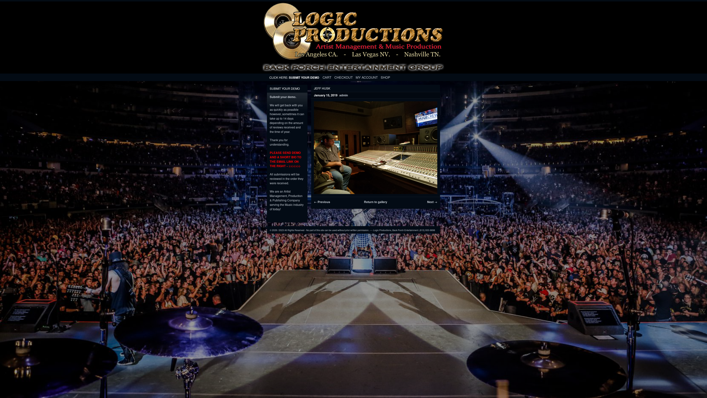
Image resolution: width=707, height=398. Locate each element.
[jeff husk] (375, 147)
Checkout (343, 77)
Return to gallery (375, 202)
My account (367, 77)
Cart (327, 77)
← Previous (322, 202)
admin (343, 95)
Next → (432, 202)
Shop (385, 77)
